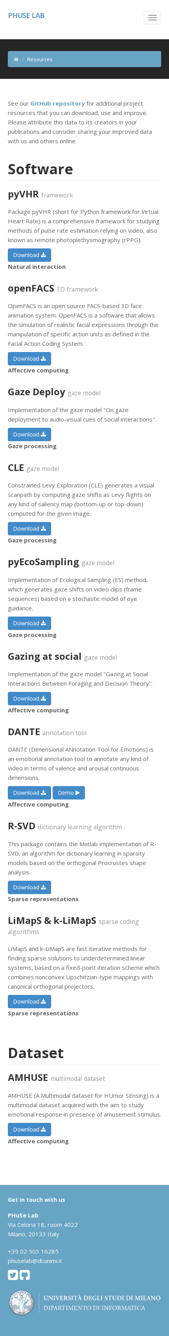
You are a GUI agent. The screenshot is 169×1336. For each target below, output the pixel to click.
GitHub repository (57, 103)
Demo (66, 792)
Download (27, 255)
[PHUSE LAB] (5, 16)
